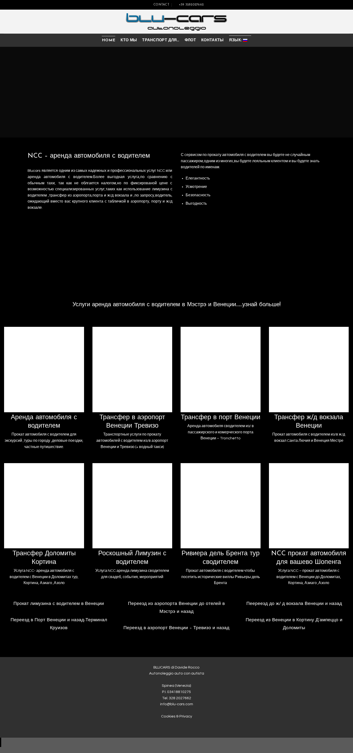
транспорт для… (160, 40)
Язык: (236, 40)
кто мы (129, 40)
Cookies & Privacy (176, 716)
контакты (212, 40)
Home (108, 40)
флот (190, 40)
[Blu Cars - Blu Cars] (176, 21)
